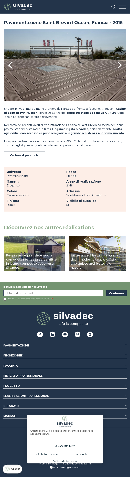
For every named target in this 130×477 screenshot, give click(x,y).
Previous (10, 65)
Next (120, 65)
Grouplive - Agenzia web (66, 467)
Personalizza (82, 454)
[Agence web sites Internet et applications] (51, 467)
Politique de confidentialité (76, 463)
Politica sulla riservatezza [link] (65, 461)
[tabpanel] (65, 65)
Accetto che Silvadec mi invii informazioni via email (30, 299)
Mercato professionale (22, 375)
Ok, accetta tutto (65, 446)
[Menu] (122, 7)
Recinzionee (13, 355)
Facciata (10, 365)
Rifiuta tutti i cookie (47, 454)
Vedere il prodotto (24, 155)
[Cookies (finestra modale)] (12, 470)
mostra (8, 237)
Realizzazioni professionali (26, 396)
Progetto (11, 385)
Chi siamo (11, 406)
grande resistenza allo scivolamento (97, 133)
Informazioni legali (49, 463)
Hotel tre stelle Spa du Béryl (87, 112)
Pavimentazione (16, 345)
